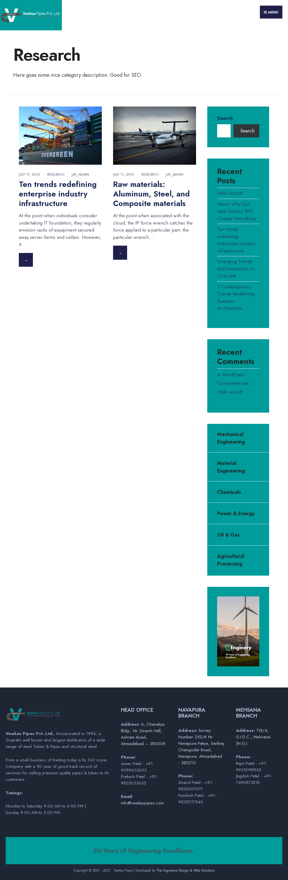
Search (225, 118)
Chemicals (229, 492)
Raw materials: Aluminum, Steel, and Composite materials (151, 193)
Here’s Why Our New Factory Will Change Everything (236, 211)
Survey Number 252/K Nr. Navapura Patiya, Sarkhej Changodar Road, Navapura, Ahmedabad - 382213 (201, 746)
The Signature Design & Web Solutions (185, 870)
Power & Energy (236, 513)
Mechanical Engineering (231, 438)
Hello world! (230, 193)
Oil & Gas (228, 535)
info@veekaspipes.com (142, 803)
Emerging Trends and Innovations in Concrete (235, 268)
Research (55, 174)
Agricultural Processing (230, 560)
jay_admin (80, 174)
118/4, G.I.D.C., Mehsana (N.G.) (253, 736)
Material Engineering (231, 467)
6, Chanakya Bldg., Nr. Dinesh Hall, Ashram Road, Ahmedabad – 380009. (143, 734)
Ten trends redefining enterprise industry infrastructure (58, 193)
